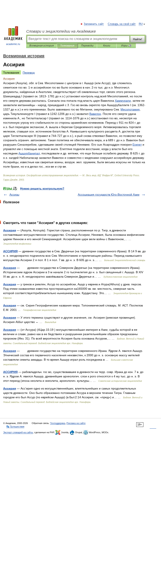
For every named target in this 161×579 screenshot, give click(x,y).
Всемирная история (41, 45)
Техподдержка (57, 423)
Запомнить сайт (94, 24)
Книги (106, 45)
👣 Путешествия (15, 426)
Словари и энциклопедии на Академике (61, 31)
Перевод (29, 72)
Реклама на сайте (76, 423)
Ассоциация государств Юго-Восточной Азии (108, 194)
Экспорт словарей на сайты (18, 432)
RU (141, 24)
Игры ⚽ (126, 45)
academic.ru (13, 44)
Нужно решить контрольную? (42, 188)
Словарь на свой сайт (122, 24)
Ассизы (14, 194)
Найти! (137, 39)
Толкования (67, 45)
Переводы (87, 45)
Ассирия (9, 230)
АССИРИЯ (10, 251)
